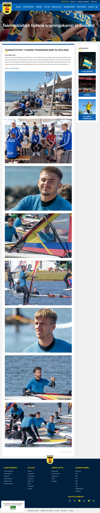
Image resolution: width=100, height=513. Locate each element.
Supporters (65, 2)
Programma (55, 476)
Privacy (57, 511)
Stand (53, 478)
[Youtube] (89, 501)
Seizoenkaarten (8, 478)
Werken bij (31, 481)
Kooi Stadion (81, 7)
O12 (76, 486)
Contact (30, 488)
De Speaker (31, 486)
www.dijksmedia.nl (14, 68)
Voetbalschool (79, 488)
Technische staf (56, 473)
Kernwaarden (31, 476)
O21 (76, 473)
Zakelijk (73, 2)
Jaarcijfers (30, 478)
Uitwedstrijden (8, 473)
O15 (76, 481)
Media (29, 483)
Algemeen (78, 471)
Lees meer (13, 509)
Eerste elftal (56, 7)
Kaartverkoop (28, 7)
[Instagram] (79, 501)
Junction (51, 511)
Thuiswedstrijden (8, 471)
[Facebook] (74, 501)
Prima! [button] (13, 507)
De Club (47, 7)
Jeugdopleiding (69, 7)
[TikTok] (84, 501)
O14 (76, 483)
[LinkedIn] (93, 501)
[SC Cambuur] (7, 8)
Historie (30, 471)
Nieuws (18, 7)
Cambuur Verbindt (83, 2)
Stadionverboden (8, 483)
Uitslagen (54, 481)
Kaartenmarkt (7, 481)
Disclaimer (64, 511)
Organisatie (31, 473)
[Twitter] (70, 501)
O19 (76, 476)
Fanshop (39, 7)
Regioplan (78, 491)
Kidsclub (94, 2)
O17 (76, 478)
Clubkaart (6, 476)
